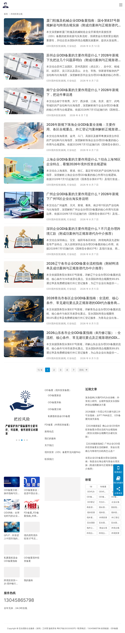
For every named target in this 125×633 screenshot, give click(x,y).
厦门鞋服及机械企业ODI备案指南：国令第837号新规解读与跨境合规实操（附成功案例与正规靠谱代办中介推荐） (83, 23)
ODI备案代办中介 (104, 497)
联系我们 (49, 459)
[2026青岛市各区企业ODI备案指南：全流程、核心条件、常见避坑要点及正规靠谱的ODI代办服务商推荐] (24, 309)
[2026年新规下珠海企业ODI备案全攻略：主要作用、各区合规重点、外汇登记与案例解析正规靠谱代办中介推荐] (24, 135)
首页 (6, 14)
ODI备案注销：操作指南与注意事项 (11, 492)
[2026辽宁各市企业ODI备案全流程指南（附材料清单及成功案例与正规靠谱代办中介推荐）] (24, 274)
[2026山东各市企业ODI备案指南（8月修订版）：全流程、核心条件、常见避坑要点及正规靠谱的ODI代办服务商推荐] (24, 343)
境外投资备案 (104, 512)
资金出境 (103, 528)
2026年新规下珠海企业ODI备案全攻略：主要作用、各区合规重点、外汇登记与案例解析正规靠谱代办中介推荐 (82, 127)
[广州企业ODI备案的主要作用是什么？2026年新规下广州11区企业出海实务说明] (24, 205)
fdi (91, 486)
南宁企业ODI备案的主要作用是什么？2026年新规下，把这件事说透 (82, 92)
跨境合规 (115, 528)
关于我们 (49, 445)
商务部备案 (92, 507)
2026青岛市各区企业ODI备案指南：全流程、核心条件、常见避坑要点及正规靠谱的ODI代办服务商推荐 (83, 300)
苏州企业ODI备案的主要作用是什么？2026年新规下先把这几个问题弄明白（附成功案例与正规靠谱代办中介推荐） (82, 57)
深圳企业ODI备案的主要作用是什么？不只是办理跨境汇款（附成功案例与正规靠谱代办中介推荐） (83, 231)
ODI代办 (91, 491)
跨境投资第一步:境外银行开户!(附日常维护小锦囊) (11, 582)
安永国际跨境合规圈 (116, 522)
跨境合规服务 (104, 533)
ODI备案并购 (54, 402)
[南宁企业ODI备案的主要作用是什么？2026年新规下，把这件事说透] (24, 101)
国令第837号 (104, 507)
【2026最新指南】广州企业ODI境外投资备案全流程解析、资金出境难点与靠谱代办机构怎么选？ (102, 447)
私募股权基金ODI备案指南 (11, 559)
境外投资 (91, 512)
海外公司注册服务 (92, 528)
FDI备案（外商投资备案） (58, 424)
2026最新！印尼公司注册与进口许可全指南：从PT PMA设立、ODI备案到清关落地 (103, 415)
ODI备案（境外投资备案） (58, 390)
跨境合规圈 (92, 533)
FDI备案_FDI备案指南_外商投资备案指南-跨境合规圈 (31, 514)
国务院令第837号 (116, 507)
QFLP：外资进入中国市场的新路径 (11, 537)
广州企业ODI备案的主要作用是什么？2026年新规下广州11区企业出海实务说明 (82, 196)
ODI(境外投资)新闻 (56, 46)
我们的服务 (50, 438)
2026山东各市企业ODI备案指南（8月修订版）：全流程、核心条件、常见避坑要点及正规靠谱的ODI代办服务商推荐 (83, 335)
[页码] (86, 370)
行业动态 (71, 46)
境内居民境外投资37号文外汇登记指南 (31, 537)
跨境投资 (115, 533)
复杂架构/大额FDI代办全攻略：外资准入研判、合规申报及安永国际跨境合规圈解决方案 (102, 401)
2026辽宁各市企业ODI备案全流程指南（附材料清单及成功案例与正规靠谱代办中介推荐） (82, 266)
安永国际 (91, 522)
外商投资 (103, 517)
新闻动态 (49, 431)
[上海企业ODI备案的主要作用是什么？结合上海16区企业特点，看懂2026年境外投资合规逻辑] (24, 170)
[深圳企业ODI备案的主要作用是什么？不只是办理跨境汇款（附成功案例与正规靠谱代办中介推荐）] (24, 239)
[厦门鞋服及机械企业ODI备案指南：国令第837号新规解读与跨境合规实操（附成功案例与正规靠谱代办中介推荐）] (24, 31)
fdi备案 (103, 486)
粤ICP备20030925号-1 (67, 628)
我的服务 (28, 580)
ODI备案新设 (54, 395)
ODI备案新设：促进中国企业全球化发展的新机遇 (31, 492)
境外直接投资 (92, 517)
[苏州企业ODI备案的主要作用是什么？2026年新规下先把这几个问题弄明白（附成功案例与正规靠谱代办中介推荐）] (24, 66)
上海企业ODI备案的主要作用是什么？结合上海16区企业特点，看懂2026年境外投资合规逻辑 (83, 161)
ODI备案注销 (54, 409)
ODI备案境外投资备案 (31, 559)
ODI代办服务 (104, 491)
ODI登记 (91, 502)
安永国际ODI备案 (104, 522)
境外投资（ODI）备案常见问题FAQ (62, 452)
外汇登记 (115, 517)
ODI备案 (114, 628)
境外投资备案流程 (116, 512)
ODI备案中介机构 (92, 497)
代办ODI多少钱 (104, 502)
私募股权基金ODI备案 (59, 416)
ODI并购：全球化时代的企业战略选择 (11, 514)
